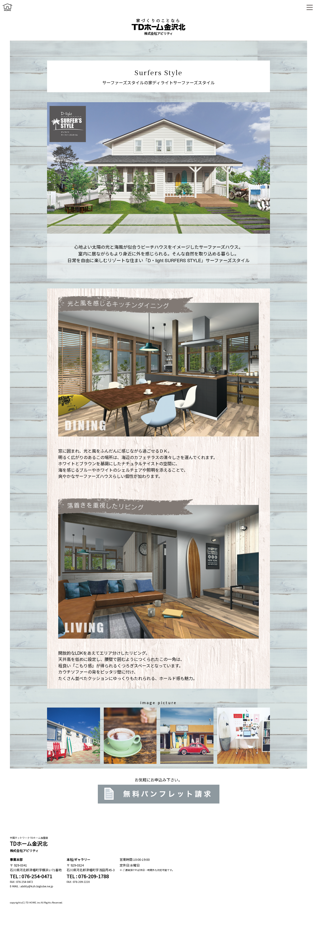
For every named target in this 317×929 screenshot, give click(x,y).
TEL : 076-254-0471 (31, 876)
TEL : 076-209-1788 (88, 876)
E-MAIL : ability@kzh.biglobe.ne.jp (31, 886)
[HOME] (7, 12)
